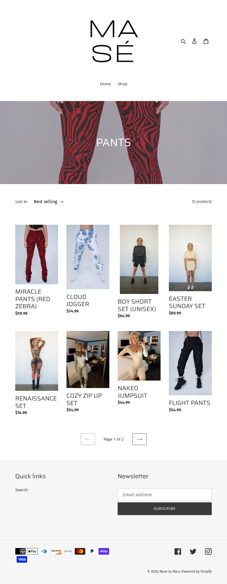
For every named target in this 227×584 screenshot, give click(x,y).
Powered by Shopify (197, 571)
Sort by (21, 202)
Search (21, 489)
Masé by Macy (169, 571)
